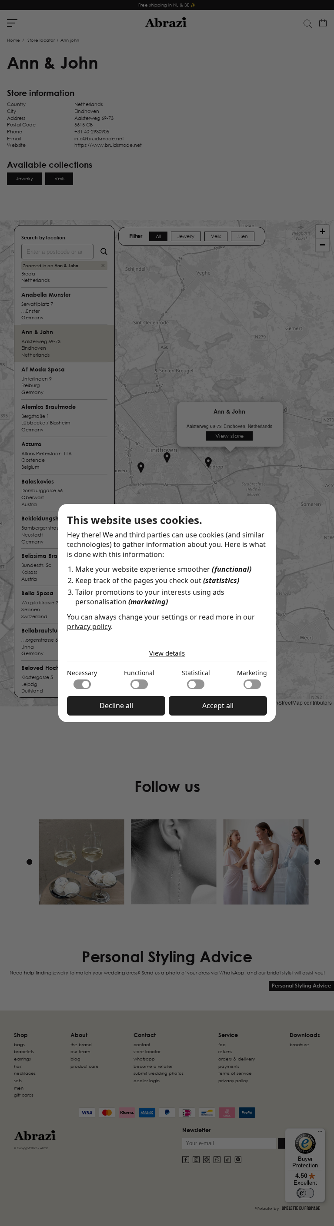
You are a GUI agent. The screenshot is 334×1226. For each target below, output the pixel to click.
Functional (139, 673)
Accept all (218, 705)
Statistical (196, 673)
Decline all (116, 705)
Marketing (252, 673)
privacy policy (89, 626)
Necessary (82, 673)
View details (167, 653)
